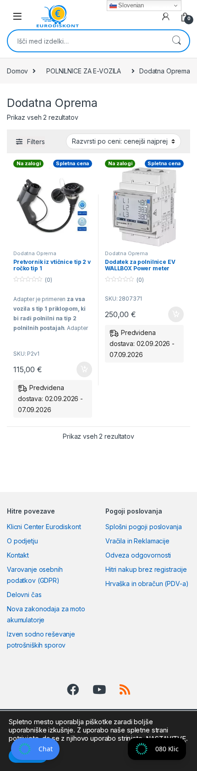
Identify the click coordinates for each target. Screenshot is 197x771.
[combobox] (86, 40)
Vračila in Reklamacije (137, 541)
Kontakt (18, 555)
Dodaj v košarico (79, 369)
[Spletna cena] (52, 207)
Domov (17, 71)
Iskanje (176, 40)
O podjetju (22, 541)
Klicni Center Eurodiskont (44, 527)
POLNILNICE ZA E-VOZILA (83, 71)
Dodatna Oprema (34, 253)
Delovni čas (24, 594)
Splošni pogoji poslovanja (143, 527)
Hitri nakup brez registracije (146, 569)
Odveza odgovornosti (138, 555)
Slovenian (130, 5)
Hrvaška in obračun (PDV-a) (146, 583)
